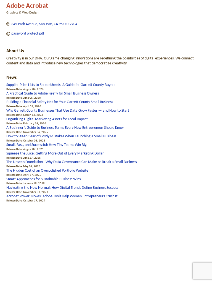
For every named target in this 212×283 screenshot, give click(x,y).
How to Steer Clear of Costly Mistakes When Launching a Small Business (61, 136)
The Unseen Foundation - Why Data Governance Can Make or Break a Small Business (71, 162)
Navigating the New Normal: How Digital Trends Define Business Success (62, 188)
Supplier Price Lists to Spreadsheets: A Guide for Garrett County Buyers (60, 85)
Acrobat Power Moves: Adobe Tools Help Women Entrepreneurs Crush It (62, 196)
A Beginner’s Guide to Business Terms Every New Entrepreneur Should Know (65, 128)
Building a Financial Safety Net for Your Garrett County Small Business (59, 102)
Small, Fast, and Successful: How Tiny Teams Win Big (46, 145)
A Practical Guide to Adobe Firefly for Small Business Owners (52, 93)
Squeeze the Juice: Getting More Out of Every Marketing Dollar (55, 153)
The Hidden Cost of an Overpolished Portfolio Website (47, 171)
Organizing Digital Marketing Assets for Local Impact (47, 119)
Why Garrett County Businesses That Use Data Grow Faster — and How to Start (67, 111)
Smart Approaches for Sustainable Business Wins (43, 179)
